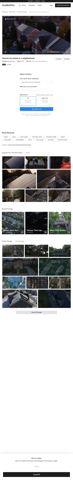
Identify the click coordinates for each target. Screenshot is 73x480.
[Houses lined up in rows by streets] (37, 282)
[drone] (14, 137)
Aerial (9, 144)
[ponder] (63, 137)
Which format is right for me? (44, 95)
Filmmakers (5, 12)
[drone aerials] (24, 137)
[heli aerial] (50, 140)
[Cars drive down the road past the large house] (54, 299)
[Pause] (5, 52)
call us (43, 114)
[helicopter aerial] (37, 137)
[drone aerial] (39, 140)
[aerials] (6, 137)
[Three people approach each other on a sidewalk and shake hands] (13, 195)
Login (51, 5)
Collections (32, 5)
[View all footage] (19, 241)
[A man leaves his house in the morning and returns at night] (36, 251)
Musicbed (30, 1)
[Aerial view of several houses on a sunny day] (36, 162)
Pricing (40, 5)
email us (49, 114)
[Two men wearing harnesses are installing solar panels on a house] (59, 195)
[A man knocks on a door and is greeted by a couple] (59, 162)
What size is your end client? (31, 90)
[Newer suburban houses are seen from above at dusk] (20, 267)
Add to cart (38, 109)
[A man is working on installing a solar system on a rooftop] (36, 195)
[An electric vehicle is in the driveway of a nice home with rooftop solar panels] (14, 282)
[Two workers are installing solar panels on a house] (54, 179)
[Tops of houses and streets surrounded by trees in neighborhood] (55, 267)
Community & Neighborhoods (19, 144)
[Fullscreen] (67, 52)
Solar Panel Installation (22, 12)
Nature (29, 144)
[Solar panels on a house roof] (13, 162)
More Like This (11, 19)
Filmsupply (37, 1)
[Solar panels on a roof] (19, 179)
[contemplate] (7, 140)
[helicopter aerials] (51, 137)
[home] (9, 5)
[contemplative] (20, 140)
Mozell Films (12, 12)
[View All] (28, 153)
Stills (43, 1)
